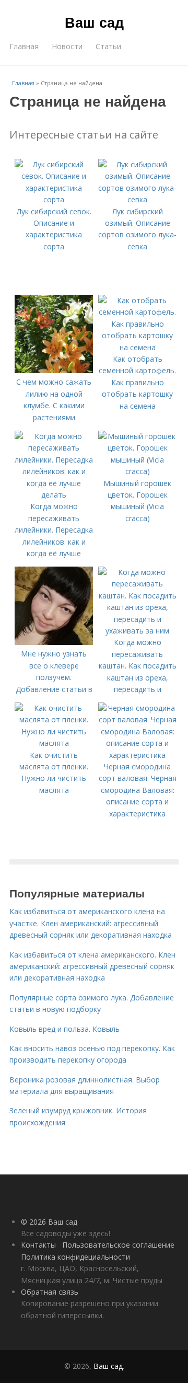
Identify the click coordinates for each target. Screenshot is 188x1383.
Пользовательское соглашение (118, 1245)
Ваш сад (94, 22)
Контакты (38, 1245)
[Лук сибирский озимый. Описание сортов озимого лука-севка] (137, 199)
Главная (24, 46)
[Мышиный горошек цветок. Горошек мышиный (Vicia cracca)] (137, 471)
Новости (67, 46)
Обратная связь (49, 1292)
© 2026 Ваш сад (49, 1222)
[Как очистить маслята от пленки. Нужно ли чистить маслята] (54, 743)
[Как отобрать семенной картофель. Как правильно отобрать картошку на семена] (137, 347)
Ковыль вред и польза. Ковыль (64, 1029)
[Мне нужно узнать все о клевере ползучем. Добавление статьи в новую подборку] (54, 642)
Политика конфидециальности (75, 1257)
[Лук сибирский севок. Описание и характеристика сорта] (54, 199)
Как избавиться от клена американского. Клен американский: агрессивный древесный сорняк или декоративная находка (92, 966)
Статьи (108, 46)
